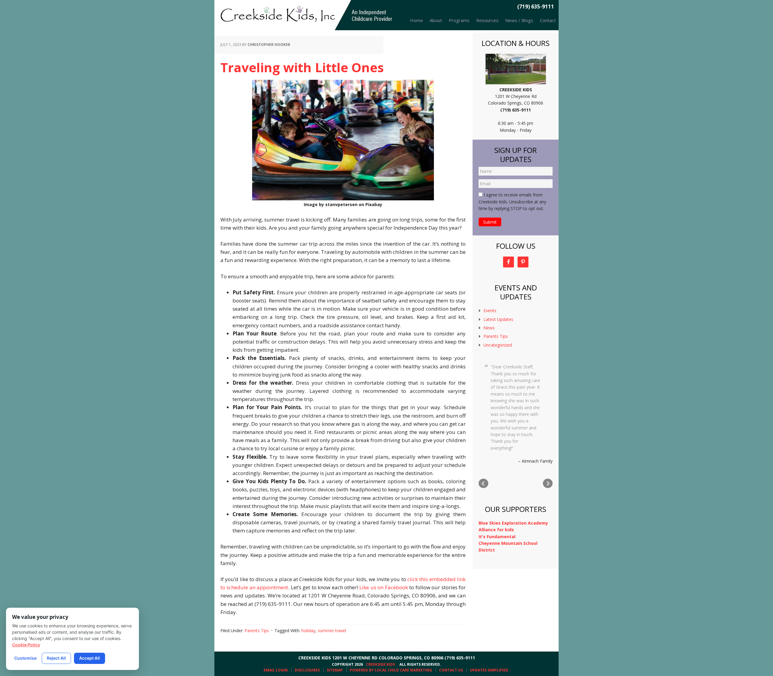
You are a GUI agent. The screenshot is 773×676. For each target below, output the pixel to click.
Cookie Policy (26, 644)
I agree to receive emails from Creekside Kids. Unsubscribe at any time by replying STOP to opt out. (512, 201)
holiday (308, 630)
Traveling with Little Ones (302, 67)
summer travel (332, 630)
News (489, 328)
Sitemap (335, 670)
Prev (483, 483)
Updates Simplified (489, 670)
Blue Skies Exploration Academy (513, 523)
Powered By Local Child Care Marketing (391, 670)
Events (489, 310)
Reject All (56, 658)
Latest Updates (498, 319)
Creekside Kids (305, 15)
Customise (25, 658)
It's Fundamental (497, 536)
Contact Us (451, 670)
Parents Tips (257, 630)
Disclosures (307, 670)
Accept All (89, 658)
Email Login (276, 670)
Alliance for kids (496, 529)
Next (548, 483)
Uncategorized (497, 345)
